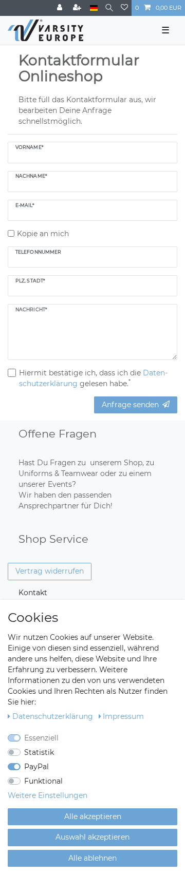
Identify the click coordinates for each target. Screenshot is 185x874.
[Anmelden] (60, 8)
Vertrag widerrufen (49, 571)
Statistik (39, 752)
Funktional (43, 781)
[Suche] (109, 8)
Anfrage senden (130, 404)
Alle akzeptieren (92, 816)
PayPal (36, 766)
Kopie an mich (43, 233)
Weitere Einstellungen (47, 795)
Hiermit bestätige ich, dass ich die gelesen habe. (93, 378)
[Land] (93, 8)
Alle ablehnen (92, 858)
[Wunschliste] (124, 8)
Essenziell (41, 738)
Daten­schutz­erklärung (53, 716)
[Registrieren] (78, 8)
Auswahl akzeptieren (92, 837)
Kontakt (32, 592)
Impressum (123, 716)
